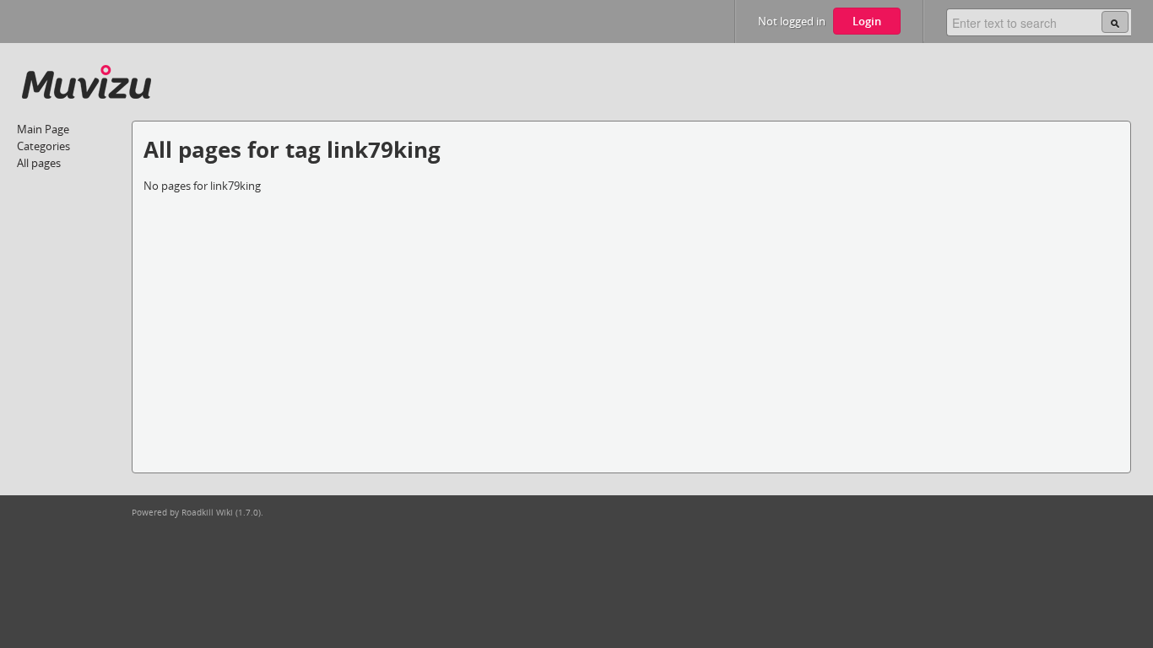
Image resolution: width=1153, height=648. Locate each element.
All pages (39, 162)
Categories (43, 146)
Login (867, 21)
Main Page (43, 129)
